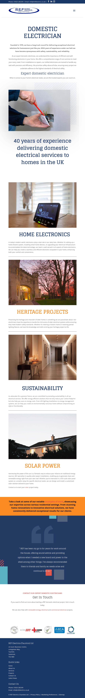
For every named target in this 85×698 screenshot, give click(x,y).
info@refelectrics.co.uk (37, 2)
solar (27, 487)
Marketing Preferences (49, 695)
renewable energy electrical (38, 610)
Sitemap (62, 695)
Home (10, 666)
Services (11, 671)
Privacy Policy (35, 695)
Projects (11, 673)
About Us (11, 668)
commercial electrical (58, 610)
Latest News (12, 678)
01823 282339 (18, 2)
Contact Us (12, 676)
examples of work (54, 501)
